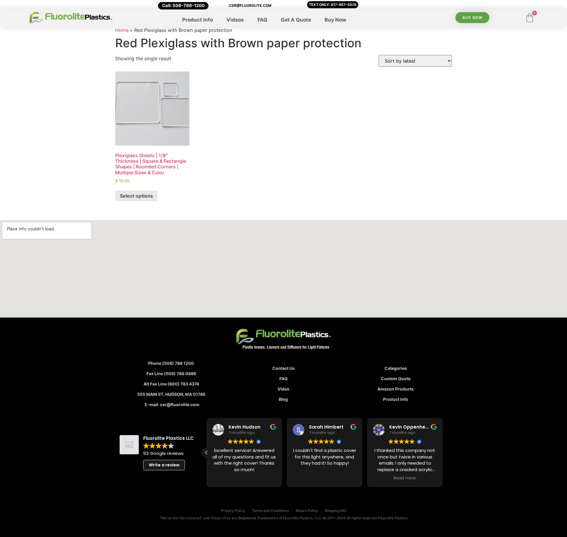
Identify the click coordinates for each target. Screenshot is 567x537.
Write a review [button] (164, 465)
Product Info (197, 20)
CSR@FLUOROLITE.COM (250, 5)
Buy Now (335, 20)
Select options (136, 196)
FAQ (262, 20)
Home (121, 30)
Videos (235, 20)
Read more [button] (405, 478)
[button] (206, 452)
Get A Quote (296, 20)
